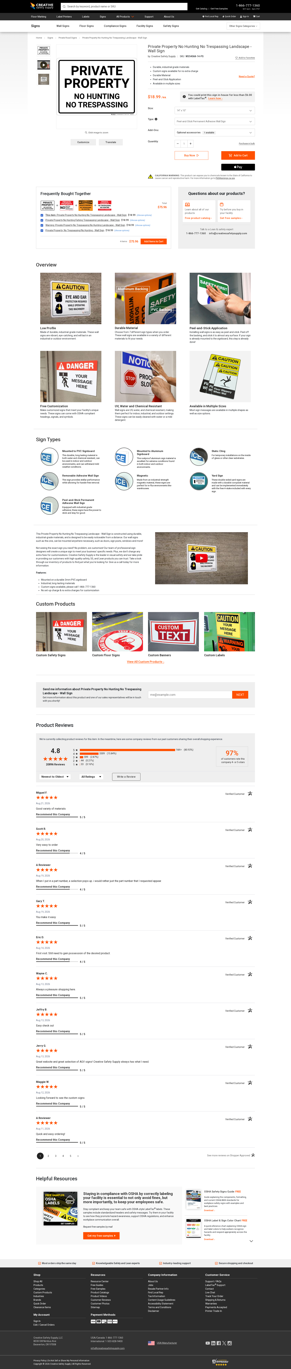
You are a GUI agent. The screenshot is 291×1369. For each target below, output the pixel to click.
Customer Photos (100, 1303)
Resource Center (100, 1281)
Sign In (246, 16)
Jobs (150, 1285)
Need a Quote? (247, 76)
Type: (151, 119)
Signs (103, 16)
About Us (169, 16)
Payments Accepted (216, 1307)
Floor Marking (38, 16)
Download (208, 1210)
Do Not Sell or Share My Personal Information (68, 1360)
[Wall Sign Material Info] (156, 119)
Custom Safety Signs (51, 655)
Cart (258, 16)
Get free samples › (231, 218)
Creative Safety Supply (60, 1364)
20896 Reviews (58, 764)
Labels (85, 16)
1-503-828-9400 (114, 1341)
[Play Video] (44, 65)
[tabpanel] (216, 1201)
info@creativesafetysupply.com (228, 233)
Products (38, 1285)
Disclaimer (153, 1311)
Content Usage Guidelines (161, 1300)
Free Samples (98, 1288)
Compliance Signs (115, 26)
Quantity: (153, 141)
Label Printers (64, 16)
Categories (39, 1288)
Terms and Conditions (159, 1307)
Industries (39, 1296)
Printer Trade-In (213, 1311)
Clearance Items (42, 1307)
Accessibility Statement (160, 1303)
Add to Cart (241, 155)
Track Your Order (214, 1296)
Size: (151, 108)
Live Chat (210, 1292)
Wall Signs (62, 26)
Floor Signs (86, 26)
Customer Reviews (101, 1300)
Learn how (214, 98)
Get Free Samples (219, 8)
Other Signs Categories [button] (242, 26)
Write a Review (126, 776)
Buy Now (189, 155)
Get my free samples (100, 1235)
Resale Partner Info (158, 1288)
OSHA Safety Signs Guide (219, 1191)
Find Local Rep (211, 16)
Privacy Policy (40, 1360)
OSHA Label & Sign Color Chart (222, 1220)
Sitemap (95, 1307)
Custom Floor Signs (106, 655)
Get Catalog (201, 8)
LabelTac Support (215, 1284)
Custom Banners (159, 655)
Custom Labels (214, 655)
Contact (209, 1288)
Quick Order (230, 16)
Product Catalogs (100, 1292)
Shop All (38, 1281)
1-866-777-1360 (248, 5)
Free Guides (97, 1285)
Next (251, 1241)
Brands (37, 1300)
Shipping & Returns (215, 1300)
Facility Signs (145, 26)
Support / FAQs (213, 1281)
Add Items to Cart (153, 241)
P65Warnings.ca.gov (225, 178)
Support (149, 16)
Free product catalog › (198, 218)
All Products (123, 16)
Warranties (211, 1303)
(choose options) (144, 215)
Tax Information (156, 1296)
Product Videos (99, 1296)
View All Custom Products (144, 661)
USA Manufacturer (167, 1343)
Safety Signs (171, 26)
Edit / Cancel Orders (44, 1324)
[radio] (143, 750)
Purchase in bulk (247, 143)
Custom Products (55, 604)
